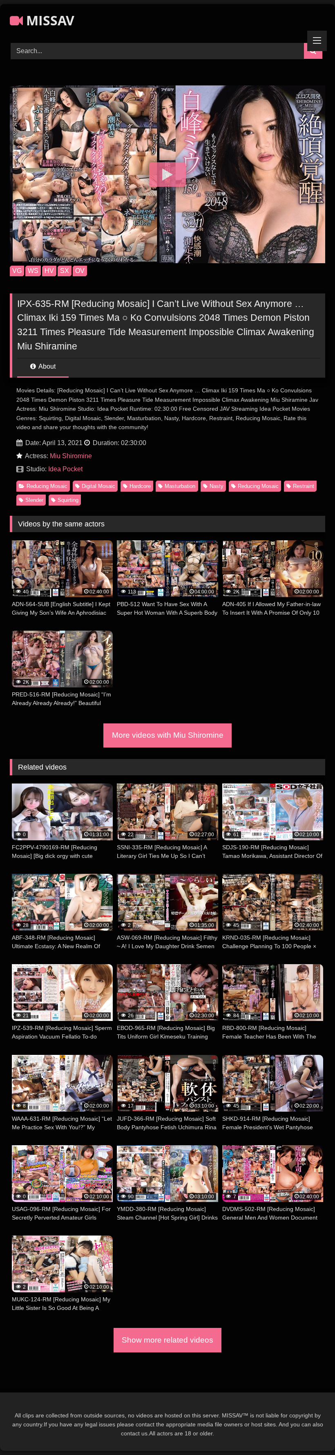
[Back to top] (310, 1431)
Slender (34, 500)
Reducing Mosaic (47, 486)
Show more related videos (167, 1340)
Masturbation (180, 486)
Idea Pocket (65, 469)
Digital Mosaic (98, 486)
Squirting (68, 500)
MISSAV (48, 20)
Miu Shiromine (71, 455)
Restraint (303, 486)
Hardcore (140, 486)
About (46, 366)
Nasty (216, 486)
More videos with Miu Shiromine (167, 735)
